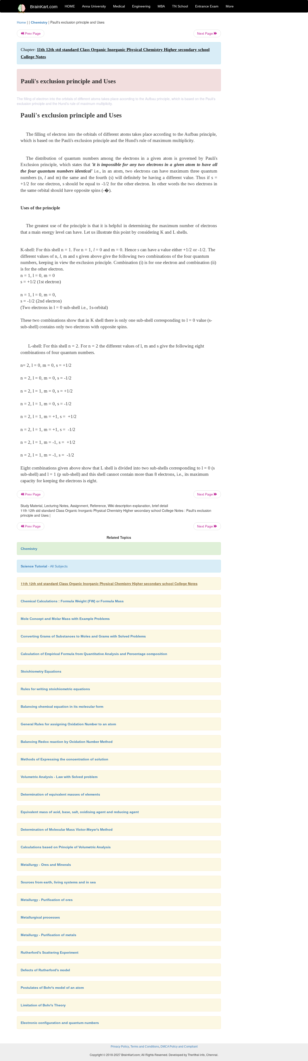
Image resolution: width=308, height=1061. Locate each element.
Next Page (205, 33)
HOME (70, 6)
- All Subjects (44, 566)
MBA (161, 6)
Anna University (94, 6)
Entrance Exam (206, 6)
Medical (119, 6)
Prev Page (32, 33)
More (230, 6)
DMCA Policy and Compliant (179, 1046)
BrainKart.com (44, 6)
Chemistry (39, 22)
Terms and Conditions (144, 1046)
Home (21, 22)
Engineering (141, 6)
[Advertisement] (259, 92)
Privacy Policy (120, 1046)
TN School (180, 6)
